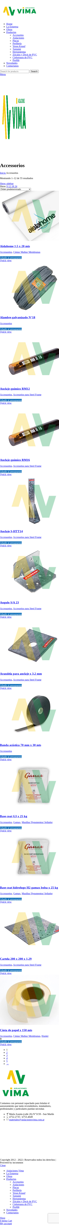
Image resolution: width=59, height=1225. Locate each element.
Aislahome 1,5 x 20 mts (15, 246)
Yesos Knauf (19, 46)
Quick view (6, 260)
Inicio (3, 173)
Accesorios (18, 35)
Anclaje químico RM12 (15, 388)
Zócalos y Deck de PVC (25, 54)
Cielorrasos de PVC (22, 57)
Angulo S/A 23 (9, 602)
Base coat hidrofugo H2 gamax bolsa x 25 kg (29, 887)
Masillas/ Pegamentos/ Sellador (37, 822)
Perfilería (17, 43)
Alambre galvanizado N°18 (17, 317)
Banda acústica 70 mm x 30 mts (20, 745)
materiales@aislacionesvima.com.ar (26, 1119)
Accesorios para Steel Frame (27, 394)
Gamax (16, 822)
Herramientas (19, 52)
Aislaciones (18, 38)
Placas (16, 40)
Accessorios (6, 252)
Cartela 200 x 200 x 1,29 (16, 958)
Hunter (45, 1036)
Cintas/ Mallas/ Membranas (26, 252)
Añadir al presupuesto (11, 257)
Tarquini (17, 49)
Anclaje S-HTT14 (11, 531)
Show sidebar (7, 183)
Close (3, 1165)
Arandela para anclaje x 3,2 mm (21, 673)
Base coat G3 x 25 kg (13, 816)
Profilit (16, 60)
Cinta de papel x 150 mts (16, 1030)
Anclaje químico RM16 (15, 460)
